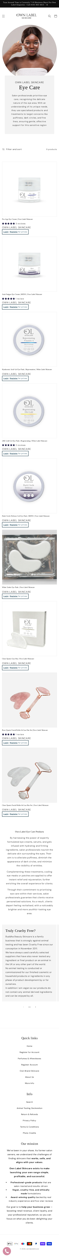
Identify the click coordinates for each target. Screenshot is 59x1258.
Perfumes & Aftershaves (29, 1058)
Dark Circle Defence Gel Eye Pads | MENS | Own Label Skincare (26, 516)
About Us (29, 1077)
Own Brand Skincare (29, 1071)
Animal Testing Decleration (29, 1108)
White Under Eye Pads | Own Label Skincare (18, 587)
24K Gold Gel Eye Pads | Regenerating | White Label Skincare (24, 441)
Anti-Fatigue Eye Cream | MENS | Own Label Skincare (22, 294)
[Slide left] (23, 1007)
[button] (3, 16)
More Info (29, 1083)
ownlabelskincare (32, 1249)
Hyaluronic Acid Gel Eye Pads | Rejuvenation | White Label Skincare (27, 369)
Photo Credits (29, 1133)
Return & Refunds (29, 1114)
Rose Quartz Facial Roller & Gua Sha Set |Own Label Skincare (25, 730)
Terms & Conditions (29, 1127)
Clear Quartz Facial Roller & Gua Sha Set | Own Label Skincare (25, 805)
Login (5, 232)
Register (14, 232)
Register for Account (29, 1052)
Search (29, 1102)
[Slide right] (36, 1007)
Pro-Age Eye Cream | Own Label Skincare (17, 219)
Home (29, 1046)
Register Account (29, 1064)
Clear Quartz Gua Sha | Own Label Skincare (18, 659)
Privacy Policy (29, 1120)
